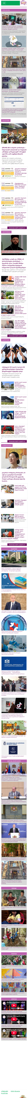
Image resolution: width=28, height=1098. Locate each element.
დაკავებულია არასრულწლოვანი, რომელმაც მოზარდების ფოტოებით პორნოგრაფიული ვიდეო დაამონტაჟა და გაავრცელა (13, 694)
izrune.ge (14, 888)
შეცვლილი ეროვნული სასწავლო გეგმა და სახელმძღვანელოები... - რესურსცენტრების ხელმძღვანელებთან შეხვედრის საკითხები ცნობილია (13, 672)
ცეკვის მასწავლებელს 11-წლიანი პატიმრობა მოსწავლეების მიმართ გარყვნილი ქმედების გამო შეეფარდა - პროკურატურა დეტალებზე (11, 569)
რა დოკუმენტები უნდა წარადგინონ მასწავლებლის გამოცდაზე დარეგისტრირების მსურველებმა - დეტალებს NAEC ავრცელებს (14, 110)
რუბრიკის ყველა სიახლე (17, 228)
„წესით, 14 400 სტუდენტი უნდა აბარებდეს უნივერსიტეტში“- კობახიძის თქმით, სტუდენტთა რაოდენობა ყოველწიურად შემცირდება (11, 779)
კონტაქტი (4, 1091)
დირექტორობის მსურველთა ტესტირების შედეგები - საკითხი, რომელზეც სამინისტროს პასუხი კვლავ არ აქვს (14, 70)
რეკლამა (4, 1093)
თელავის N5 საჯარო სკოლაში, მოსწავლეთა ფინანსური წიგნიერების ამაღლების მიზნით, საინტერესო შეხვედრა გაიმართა (12, 28)
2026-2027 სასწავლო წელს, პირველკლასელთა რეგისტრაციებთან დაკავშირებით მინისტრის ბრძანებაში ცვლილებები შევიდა (13, 802)
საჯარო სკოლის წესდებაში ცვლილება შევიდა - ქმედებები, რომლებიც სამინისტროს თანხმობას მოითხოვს (11, 882)
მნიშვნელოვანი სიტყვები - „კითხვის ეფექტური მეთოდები (13, 1038)
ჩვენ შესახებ (15, 1091)
